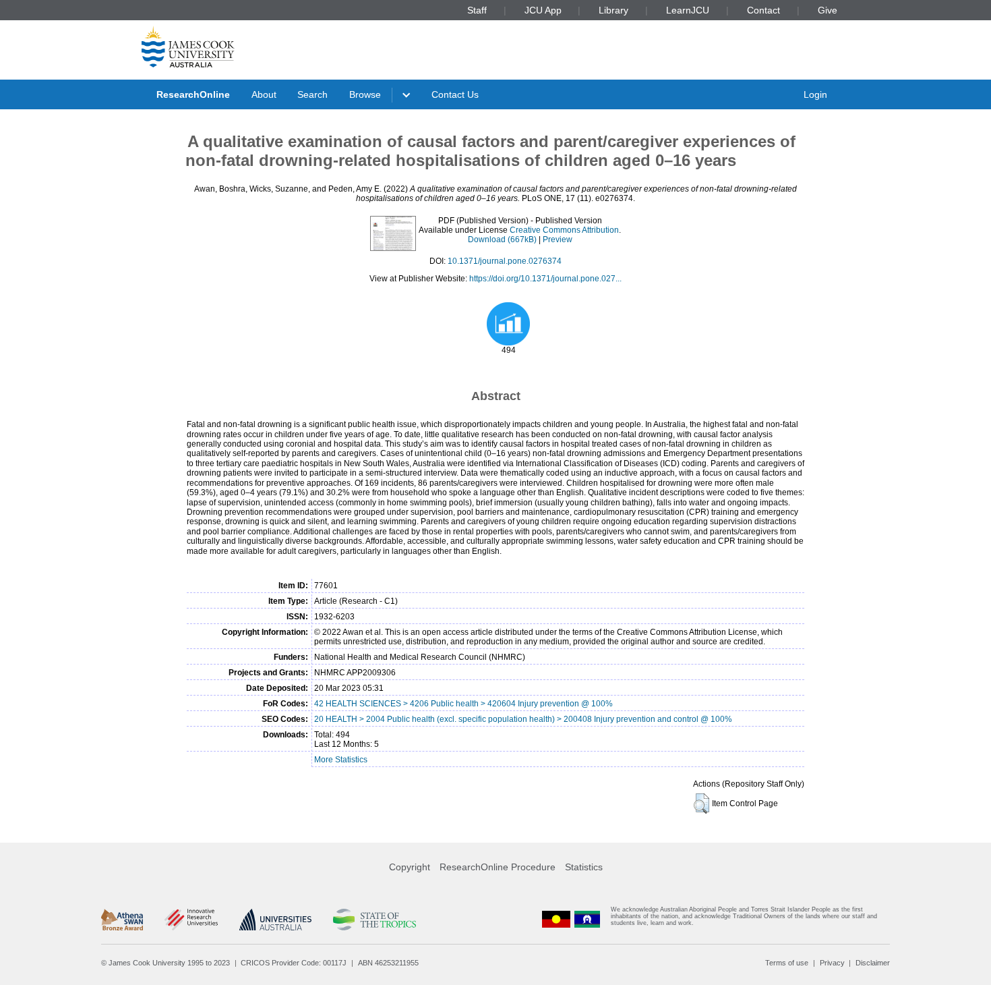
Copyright (409, 867)
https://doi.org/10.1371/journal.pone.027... (545, 278)
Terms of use (786, 963)
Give (827, 10)
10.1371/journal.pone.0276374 (505, 261)
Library (613, 10)
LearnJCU (687, 10)
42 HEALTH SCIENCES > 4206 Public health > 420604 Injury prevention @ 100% (463, 703)
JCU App (543, 10)
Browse (365, 94)
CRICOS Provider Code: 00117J (294, 963)
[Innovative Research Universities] (191, 919)
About (263, 94)
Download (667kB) (502, 239)
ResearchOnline (193, 94)
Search (312, 94)
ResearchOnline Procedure (497, 867)
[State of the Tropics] (374, 919)
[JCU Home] (188, 46)
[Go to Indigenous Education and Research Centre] (556, 919)
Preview (557, 239)
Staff (477, 10)
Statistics (584, 867)
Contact (763, 10)
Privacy (832, 963)
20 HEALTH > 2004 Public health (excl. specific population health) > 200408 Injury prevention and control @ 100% (523, 719)
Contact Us (455, 94)
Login (815, 94)
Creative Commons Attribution (564, 230)
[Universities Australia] (275, 919)
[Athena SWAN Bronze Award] (122, 919)
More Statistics (340, 759)
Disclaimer (872, 963)
